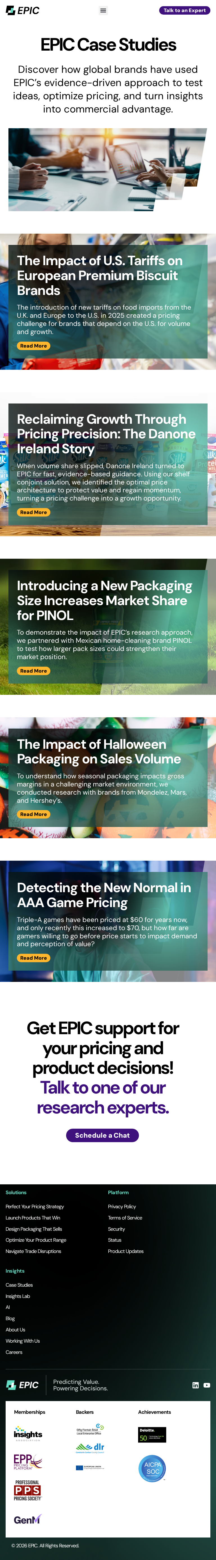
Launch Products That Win (33, 1217)
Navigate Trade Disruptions (33, 1251)
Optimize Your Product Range (36, 1240)
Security (116, 1229)
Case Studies (19, 1285)
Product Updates (125, 1251)
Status (114, 1240)
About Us (15, 1329)
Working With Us (23, 1341)
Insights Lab (18, 1296)
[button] (103, 10)
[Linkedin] (195, 1385)
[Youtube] (206, 1385)
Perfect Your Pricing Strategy (35, 1206)
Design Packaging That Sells (34, 1229)
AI (8, 1307)
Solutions (16, 1192)
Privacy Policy (122, 1206)
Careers (14, 1352)
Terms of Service (125, 1217)
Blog (10, 1318)
